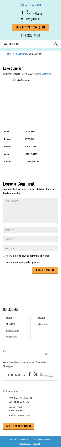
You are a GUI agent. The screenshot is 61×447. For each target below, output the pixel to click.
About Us (10, 324)
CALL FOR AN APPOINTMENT (18, 426)
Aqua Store (11, 337)
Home (8, 54)
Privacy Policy (25, 444)
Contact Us (43, 324)
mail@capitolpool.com (19, 415)
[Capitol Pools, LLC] (30, 391)
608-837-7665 (30, 35)
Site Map (36, 444)
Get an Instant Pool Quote (30, 27)
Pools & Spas (12, 330)
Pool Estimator (20, 54)
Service (41, 317)
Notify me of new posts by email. (23, 262)
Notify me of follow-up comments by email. (28, 255)
